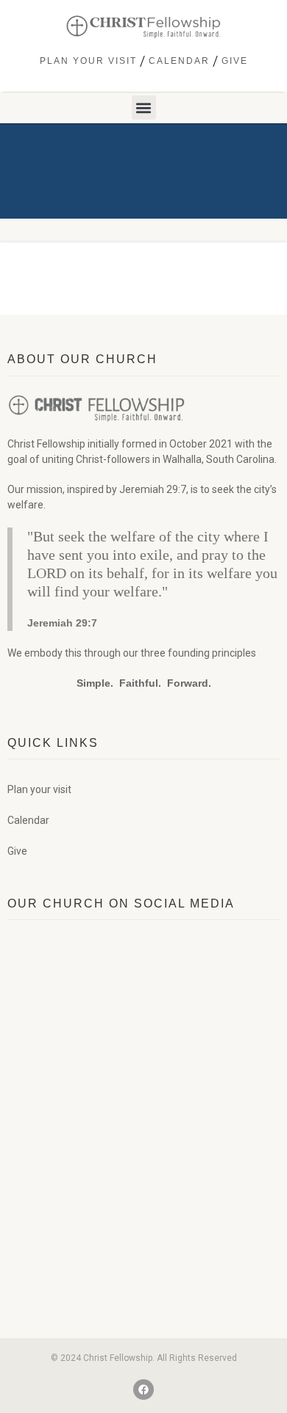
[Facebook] (143, 1389)
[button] (144, 107)
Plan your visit (88, 61)
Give (235, 61)
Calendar (179, 61)
